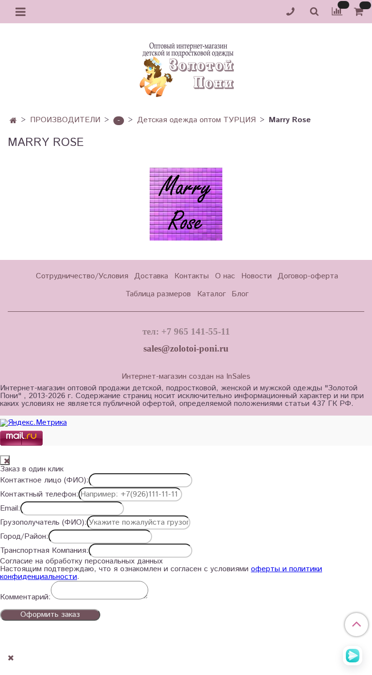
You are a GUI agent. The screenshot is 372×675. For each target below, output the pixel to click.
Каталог (211, 294)
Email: (10, 509)
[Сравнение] (337, 11)
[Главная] (13, 121)
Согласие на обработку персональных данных (81, 561)
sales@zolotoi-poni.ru (186, 348)
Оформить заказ (50, 614)
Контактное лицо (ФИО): (44, 480)
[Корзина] (360, 11)
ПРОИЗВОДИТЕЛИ (65, 120)
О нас (225, 276)
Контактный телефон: (39, 494)
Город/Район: (24, 537)
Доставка (151, 276)
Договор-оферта (308, 276)
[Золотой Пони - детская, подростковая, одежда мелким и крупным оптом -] (186, 67)
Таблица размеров (158, 294)
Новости (256, 276)
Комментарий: (25, 597)
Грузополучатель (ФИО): (43, 523)
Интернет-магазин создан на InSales (186, 377)
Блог (240, 294)
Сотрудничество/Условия (82, 276)
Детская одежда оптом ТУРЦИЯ (196, 120)
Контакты (191, 276)
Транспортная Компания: (44, 551)
